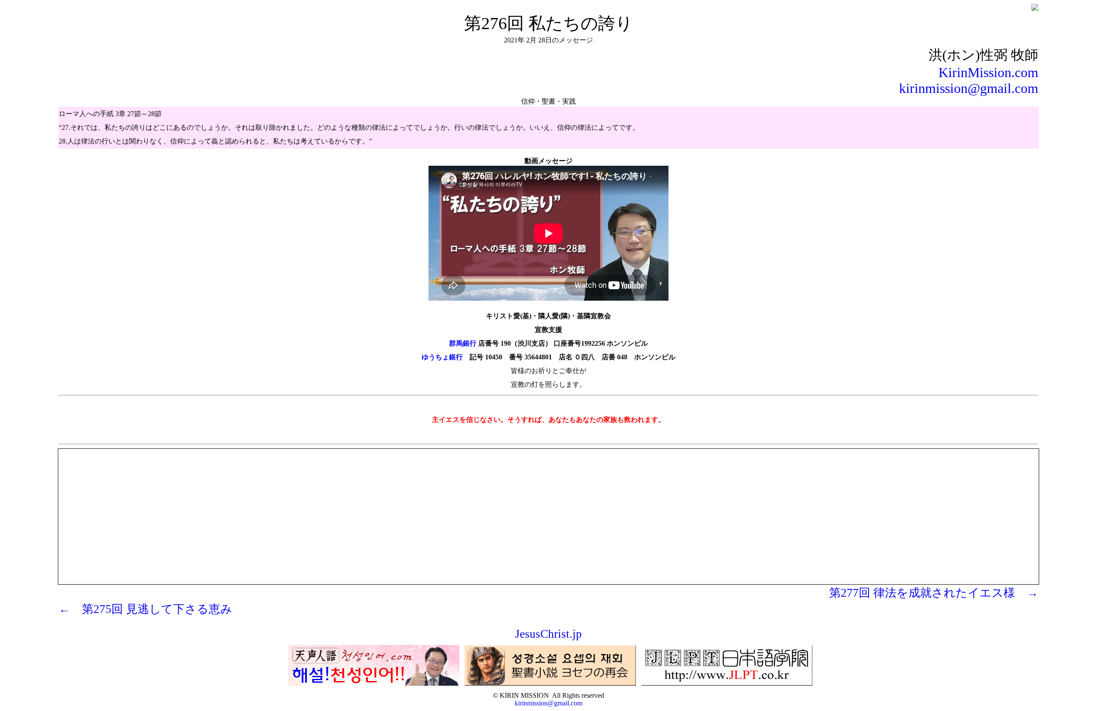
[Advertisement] (548, 509)
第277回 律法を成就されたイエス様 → (933, 592)
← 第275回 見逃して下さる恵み (145, 609)
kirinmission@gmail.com (968, 88)
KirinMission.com (988, 72)
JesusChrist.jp (548, 633)
